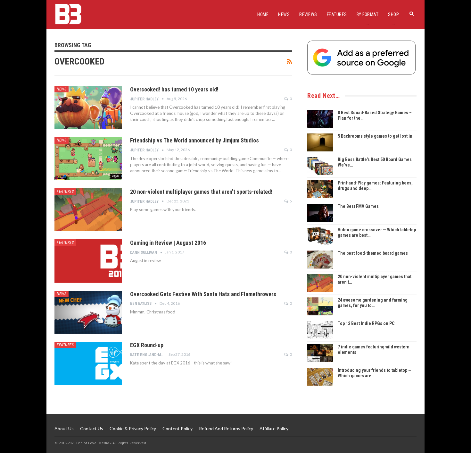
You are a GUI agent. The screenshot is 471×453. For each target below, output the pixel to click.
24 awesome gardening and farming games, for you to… (373, 302)
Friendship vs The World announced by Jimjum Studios (194, 140)
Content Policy (177, 428)
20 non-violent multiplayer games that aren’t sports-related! (201, 191)
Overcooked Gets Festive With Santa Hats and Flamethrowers (203, 294)
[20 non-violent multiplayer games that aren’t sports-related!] (88, 209)
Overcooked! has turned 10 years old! (174, 89)
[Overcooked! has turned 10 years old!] (88, 107)
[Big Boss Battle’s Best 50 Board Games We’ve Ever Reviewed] (320, 166)
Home (263, 14)
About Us (64, 428)
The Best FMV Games (358, 206)
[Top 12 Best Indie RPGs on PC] (320, 330)
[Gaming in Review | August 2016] (88, 260)
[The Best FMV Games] (320, 213)
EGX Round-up (146, 345)
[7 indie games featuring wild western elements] (320, 353)
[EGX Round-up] (88, 363)
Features (337, 14)
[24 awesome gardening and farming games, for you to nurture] (320, 306)
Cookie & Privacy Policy (133, 428)
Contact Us (91, 428)
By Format (368, 14)
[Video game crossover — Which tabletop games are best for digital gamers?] (320, 236)
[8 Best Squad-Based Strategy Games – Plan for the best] (320, 119)
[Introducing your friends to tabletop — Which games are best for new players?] (320, 377)
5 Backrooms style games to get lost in (375, 136)
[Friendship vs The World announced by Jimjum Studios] (88, 158)
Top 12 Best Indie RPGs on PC (366, 323)
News (284, 14)
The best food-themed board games (373, 253)
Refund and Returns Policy (226, 428)
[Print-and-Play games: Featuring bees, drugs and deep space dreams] (320, 189)
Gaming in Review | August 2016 (168, 242)
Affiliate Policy (274, 428)
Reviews (308, 14)
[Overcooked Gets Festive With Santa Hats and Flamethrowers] (88, 312)
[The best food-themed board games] (320, 260)
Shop (393, 14)
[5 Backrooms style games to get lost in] (320, 142)
